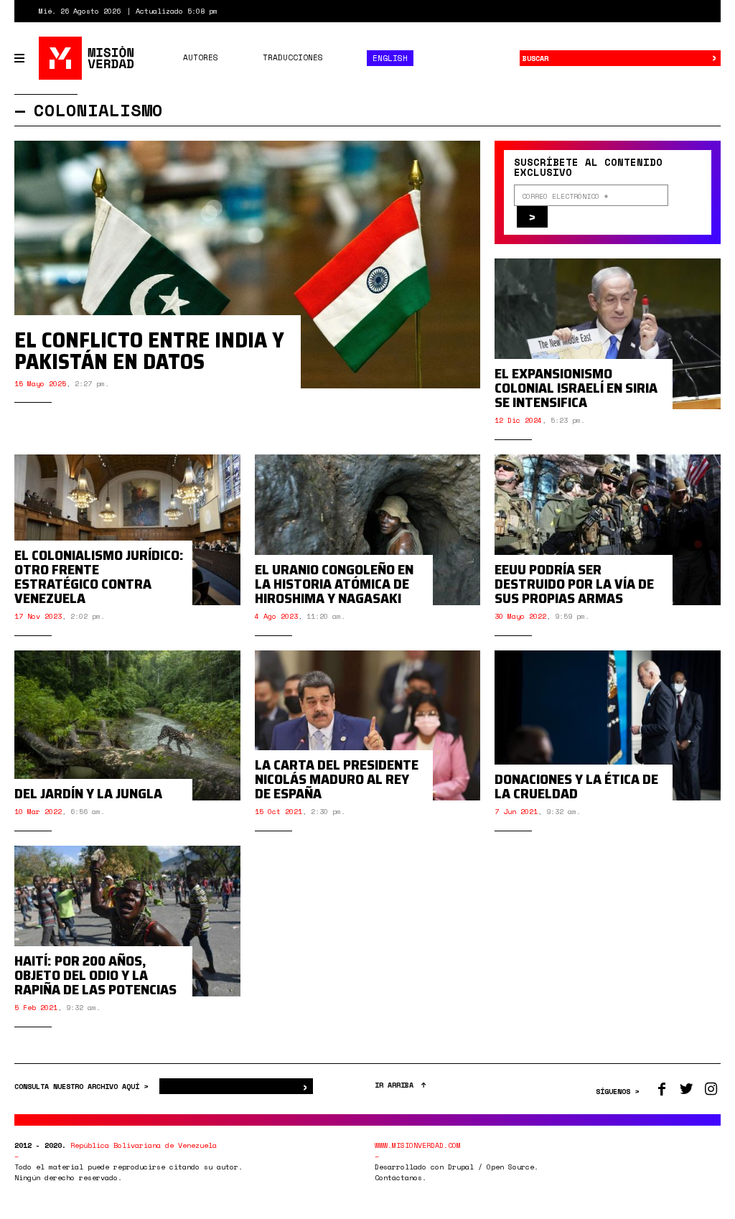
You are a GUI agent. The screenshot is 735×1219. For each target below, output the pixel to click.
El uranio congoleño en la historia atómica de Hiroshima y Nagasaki (334, 584)
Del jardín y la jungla (88, 793)
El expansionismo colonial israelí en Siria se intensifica (576, 388)
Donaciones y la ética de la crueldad (576, 786)
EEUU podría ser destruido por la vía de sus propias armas (574, 584)
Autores (200, 57)
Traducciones (293, 57)
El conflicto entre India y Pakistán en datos (149, 350)
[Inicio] (87, 58)
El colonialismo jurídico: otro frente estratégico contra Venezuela (99, 576)
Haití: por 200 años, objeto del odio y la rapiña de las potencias (95, 975)
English (390, 58)
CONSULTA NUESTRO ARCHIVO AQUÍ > (83, 1086)
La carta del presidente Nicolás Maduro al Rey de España (336, 779)
